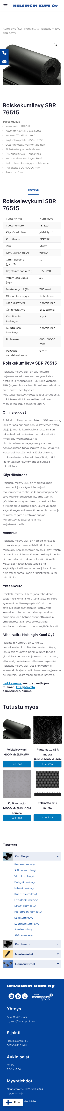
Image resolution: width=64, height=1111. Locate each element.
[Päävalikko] (8, 5)
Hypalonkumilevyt (26, 900)
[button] (55, 44)
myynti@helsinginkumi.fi (22, 1021)
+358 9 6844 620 (17, 1016)
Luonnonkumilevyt (26, 923)
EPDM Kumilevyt (25, 905)
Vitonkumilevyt (24, 876)
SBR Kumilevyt (28, 28)
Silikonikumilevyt (25, 870)
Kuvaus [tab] (33, 189)
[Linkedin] (11, 996)
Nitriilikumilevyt (24, 888)
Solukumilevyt (23, 917)
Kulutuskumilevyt (25, 894)
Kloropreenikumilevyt (28, 911)
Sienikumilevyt (23, 929)
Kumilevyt (9, 28)
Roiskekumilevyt (25, 864)
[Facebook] (18, 996)
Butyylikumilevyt (25, 882)
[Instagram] (25, 996)
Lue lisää (17, 764)
